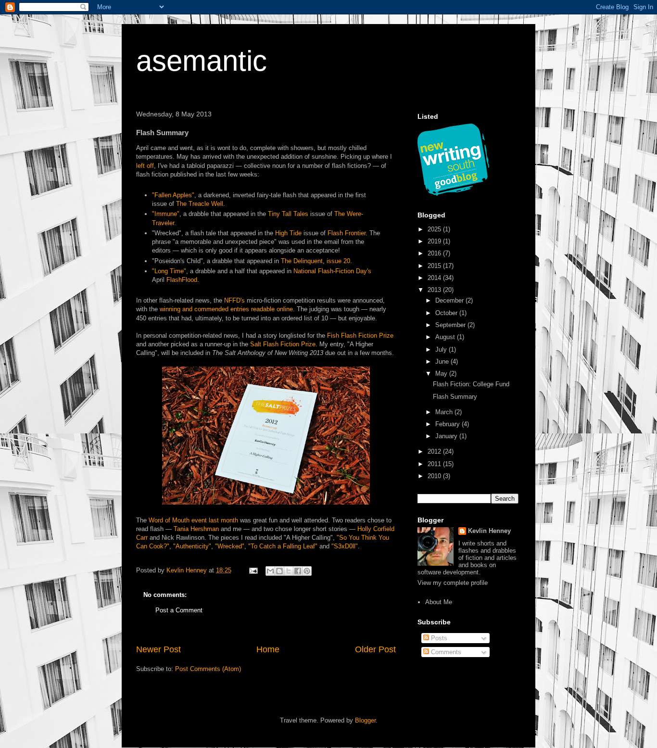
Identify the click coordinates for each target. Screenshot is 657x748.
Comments (445, 652)
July (442, 349)
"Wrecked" (229, 546)
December (450, 300)
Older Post (375, 649)
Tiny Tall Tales (288, 213)
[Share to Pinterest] (307, 571)
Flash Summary (455, 396)
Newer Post (158, 649)
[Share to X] (288, 571)
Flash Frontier (347, 233)
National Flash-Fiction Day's (332, 271)
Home (267, 649)
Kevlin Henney (489, 530)
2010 (435, 476)
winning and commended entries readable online (226, 309)
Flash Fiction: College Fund (471, 384)
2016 (435, 253)
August (446, 337)
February (448, 424)
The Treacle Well (199, 203)
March (445, 412)
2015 (435, 265)
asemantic (201, 61)
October (447, 313)
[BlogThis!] (279, 571)
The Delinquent (302, 261)
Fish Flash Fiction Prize (360, 335)
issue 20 (338, 261)
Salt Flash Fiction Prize (283, 344)
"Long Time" (169, 271)
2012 (435, 451)
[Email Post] (253, 570)
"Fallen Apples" (173, 195)
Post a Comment (178, 610)
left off (145, 165)
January (447, 436)
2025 (435, 229)
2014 (435, 277)
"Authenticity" (192, 546)
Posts (438, 638)
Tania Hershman (196, 528)
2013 (435, 289)
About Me (438, 602)
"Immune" (165, 213)
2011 (435, 464)
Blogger (365, 720)
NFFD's (234, 300)
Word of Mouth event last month (193, 520)
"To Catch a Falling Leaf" (282, 546)
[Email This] (270, 571)
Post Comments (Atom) (208, 668)
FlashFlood (181, 279)
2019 (435, 241)
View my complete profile (452, 582)
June (443, 361)
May (442, 373)
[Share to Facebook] (298, 571)
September (451, 325)
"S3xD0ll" (344, 546)
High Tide (288, 233)
